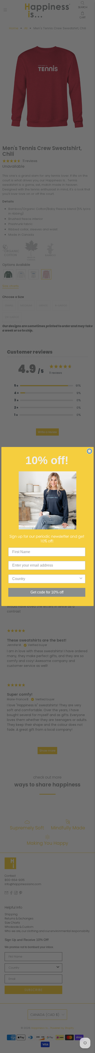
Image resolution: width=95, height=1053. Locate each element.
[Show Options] (81, 579)
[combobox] (45, 579)
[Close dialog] (89, 451)
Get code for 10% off (46, 592)
